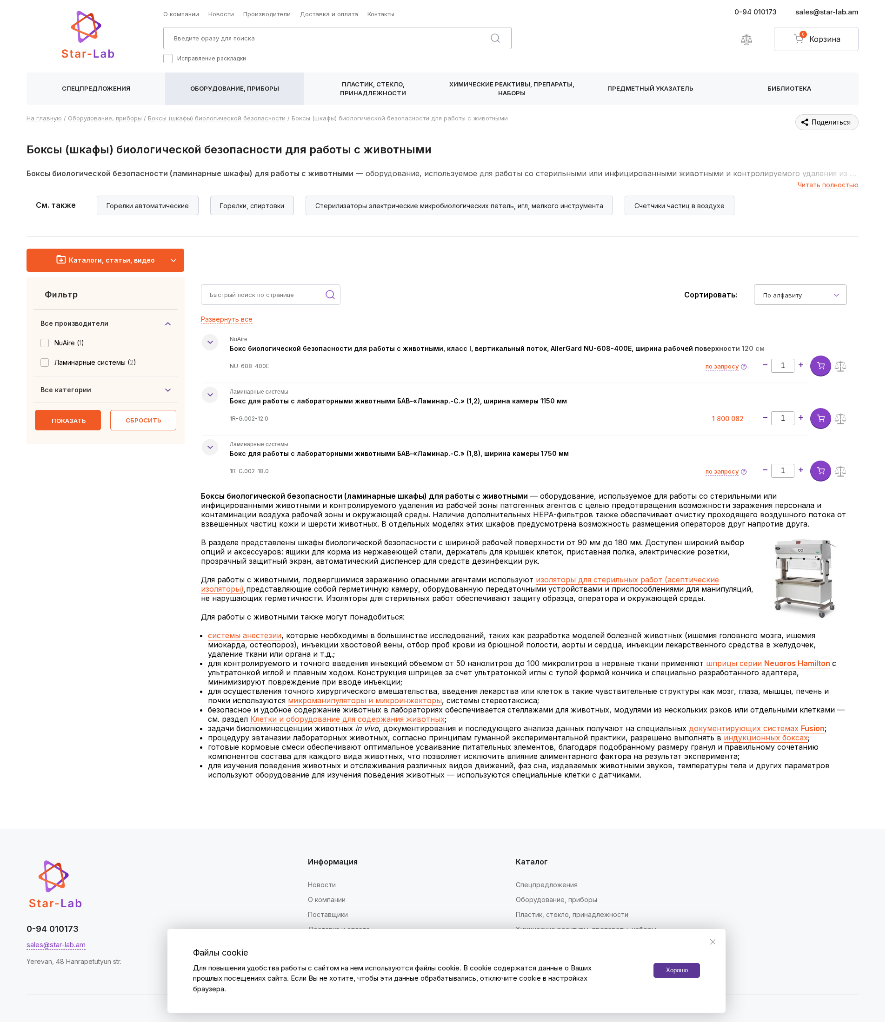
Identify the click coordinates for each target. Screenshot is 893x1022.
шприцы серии (768, 663)
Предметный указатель (650, 88)
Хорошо (677, 970)
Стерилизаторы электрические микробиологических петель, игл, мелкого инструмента (459, 206)
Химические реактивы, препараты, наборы (511, 88)
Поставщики (328, 914)
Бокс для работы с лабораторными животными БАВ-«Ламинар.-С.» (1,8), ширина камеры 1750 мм (399, 453)
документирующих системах (757, 728)
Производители (267, 14)
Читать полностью (828, 185)
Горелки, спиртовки (252, 206)
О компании (181, 14)
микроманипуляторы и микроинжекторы (365, 700)
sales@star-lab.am (827, 11)
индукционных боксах (766, 737)
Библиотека (789, 88)
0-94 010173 (755, 11)
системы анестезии (244, 635)
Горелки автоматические (148, 206)
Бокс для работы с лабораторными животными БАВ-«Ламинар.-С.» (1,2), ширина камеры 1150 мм (398, 401)
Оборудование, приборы (234, 88)
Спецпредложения (96, 88)
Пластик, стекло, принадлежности (373, 88)
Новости (221, 14)
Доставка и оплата (329, 14)
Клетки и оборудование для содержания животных (347, 719)
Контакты (380, 14)
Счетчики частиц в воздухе (679, 206)
